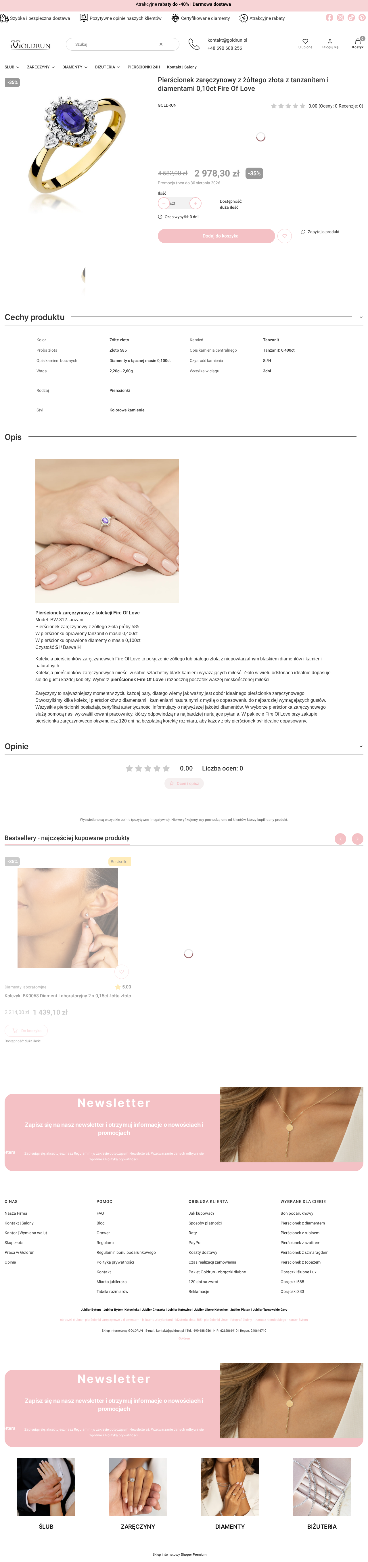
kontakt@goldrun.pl (227, 40)
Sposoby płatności (205, 1223)
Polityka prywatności (115, 1262)
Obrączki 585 (292, 1281)
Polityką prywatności (121, 1159)
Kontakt (104, 1272)
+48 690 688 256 (225, 48)
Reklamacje (199, 1291)
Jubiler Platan (240, 1310)
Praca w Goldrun (19, 1252)
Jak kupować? (201, 1213)
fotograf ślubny (241, 1320)
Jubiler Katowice (179, 1310)
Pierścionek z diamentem (303, 1223)
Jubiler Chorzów (153, 1310)
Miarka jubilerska (112, 1281)
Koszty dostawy (203, 1252)
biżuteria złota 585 (188, 1320)
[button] (173, 44)
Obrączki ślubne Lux (299, 1272)
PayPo (194, 1242)
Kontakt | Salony (19, 1223)
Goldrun (184, 1338)
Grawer (103, 1233)
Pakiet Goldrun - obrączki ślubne (217, 1272)
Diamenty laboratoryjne (25, 987)
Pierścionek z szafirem (300, 1242)
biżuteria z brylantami (157, 1320)
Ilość (162, 193)
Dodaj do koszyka (221, 236)
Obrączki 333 (292, 1291)
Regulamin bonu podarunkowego (126, 1252)
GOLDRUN (167, 105)
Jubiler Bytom (91, 1310)
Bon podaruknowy (297, 1213)
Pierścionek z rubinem (300, 1233)
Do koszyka (31, 1030)
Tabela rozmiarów (113, 1291)
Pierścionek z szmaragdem (304, 1252)
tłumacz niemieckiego (270, 1320)
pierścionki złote (216, 1320)
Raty (193, 1233)
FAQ (100, 1213)
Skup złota (14, 1242)
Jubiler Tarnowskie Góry (270, 1310)
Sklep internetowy (179, 1555)
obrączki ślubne (71, 1320)
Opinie (10, 1262)
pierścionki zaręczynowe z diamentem (112, 1320)
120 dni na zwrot (203, 1281)
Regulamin (82, 1153)
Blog (101, 1223)
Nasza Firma (16, 1213)
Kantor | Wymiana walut (26, 1233)
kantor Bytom (298, 1320)
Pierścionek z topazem (301, 1262)
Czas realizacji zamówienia (212, 1262)
